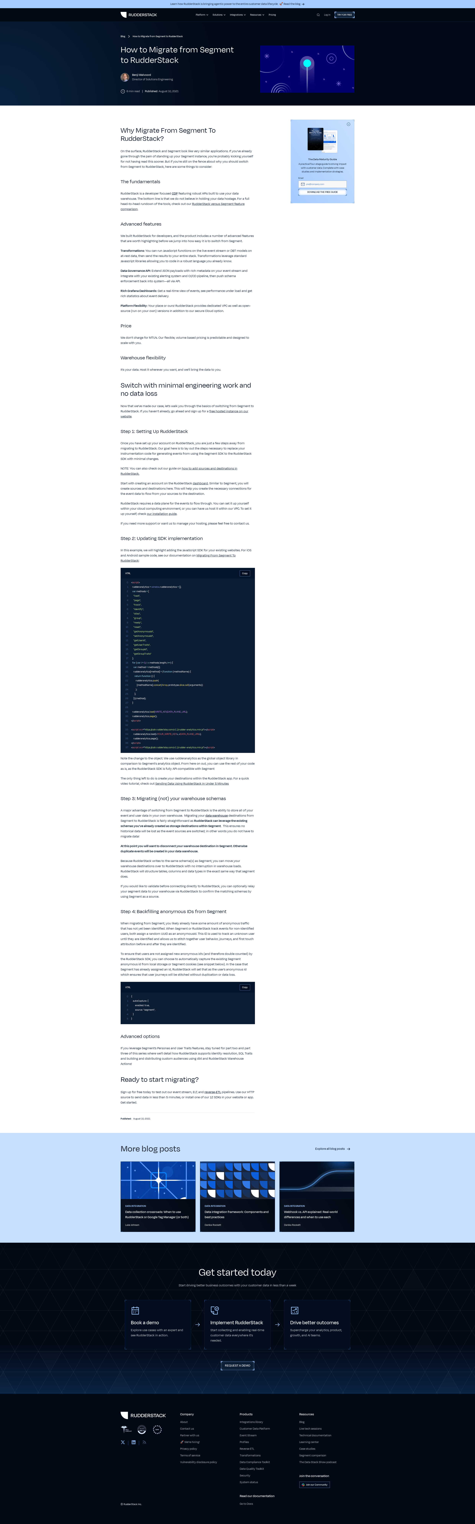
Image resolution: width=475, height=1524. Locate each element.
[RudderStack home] (139, 15)
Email (300, 178)
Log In (327, 15)
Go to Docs (246, 1504)
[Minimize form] (348, 124)
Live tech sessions (310, 1429)
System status (249, 1482)
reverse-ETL (212, 1092)
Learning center (309, 1442)
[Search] (318, 15)
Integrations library (251, 1422)
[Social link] (123, 1443)
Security (245, 1476)
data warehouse (216, 815)
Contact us (187, 1429)
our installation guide (162, 514)
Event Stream (248, 1435)
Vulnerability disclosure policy (198, 1462)
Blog (301, 1422)
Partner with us (189, 1435)
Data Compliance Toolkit (255, 1462)
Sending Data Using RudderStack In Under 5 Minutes (192, 784)
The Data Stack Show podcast (318, 1462)
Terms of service (190, 1455)
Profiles (244, 1442)
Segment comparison (312, 1455)
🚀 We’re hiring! (190, 1442)
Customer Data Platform (255, 1429)
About (184, 1422)
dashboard (200, 483)
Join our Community (316, 1484)
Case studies (307, 1449)
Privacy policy (188, 1449)
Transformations (250, 1455)
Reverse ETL (247, 1449)
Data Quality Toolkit (252, 1469)
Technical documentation (315, 1435)
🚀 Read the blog (289, 4)
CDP (175, 193)
